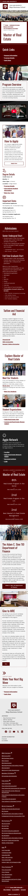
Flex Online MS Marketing (9, 799)
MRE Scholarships (8, 342)
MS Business (5, 828)
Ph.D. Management (7, 874)
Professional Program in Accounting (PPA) (13, 816)
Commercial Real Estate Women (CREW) (14, 422)
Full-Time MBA (6, 850)
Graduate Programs (15, 25)
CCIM (5, 461)
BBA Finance (5, 760)
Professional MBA (6, 852)
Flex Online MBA (6, 783)
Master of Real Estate (7, 842)
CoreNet (6, 452)
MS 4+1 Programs (7, 806)
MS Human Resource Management (11, 833)
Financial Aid (6, 339)
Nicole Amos (6, 385)
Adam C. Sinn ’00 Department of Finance (14, 586)
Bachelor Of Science (8, 773)
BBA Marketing (6, 767)
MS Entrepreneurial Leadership (10, 830)
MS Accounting (6, 823)
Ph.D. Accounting (6, 869)
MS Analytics (5, 826)
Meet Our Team (9, 193)
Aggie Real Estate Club (11, 419)
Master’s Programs (8, 26)
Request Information (10, 55)
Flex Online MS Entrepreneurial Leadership (14, 788)
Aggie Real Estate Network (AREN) (12, 455)
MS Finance (5, 811)
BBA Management (6, 763)
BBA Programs (6, 753)
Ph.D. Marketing (6, 877)
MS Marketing (5, 835)
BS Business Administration (9, 776)
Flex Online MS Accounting (9, 786)
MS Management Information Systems (12, 813)
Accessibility (15, 889)
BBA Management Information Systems (12, 765)
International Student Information (11, 189)
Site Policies (7, 889)
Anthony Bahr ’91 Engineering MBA (11, 862)
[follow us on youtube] (14, 732)
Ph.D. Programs (6, 867)
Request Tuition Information (11, 344)
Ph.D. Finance (5, 872)
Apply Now (7, 60)
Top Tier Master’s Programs (10, 28)
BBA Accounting (6, 756)
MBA (3, 847)
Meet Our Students (10, 391)
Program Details (9, 58)
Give (6, 664)
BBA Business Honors (7, 758)
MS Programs (6, 821)
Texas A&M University (9, 1)
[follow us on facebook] (6, 732)
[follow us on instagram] (10, 732)
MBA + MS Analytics (7, 857)
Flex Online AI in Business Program (11, 801)
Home (6, 25)
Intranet (23, 889)
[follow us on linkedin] (22, 732)
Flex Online (5, 780)
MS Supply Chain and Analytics (10, 840)
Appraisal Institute (10, 459)
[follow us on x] (18, 732)
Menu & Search (13, 894)
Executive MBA (6, 855)
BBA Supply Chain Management (10, 770)
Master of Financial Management (11, 809)
